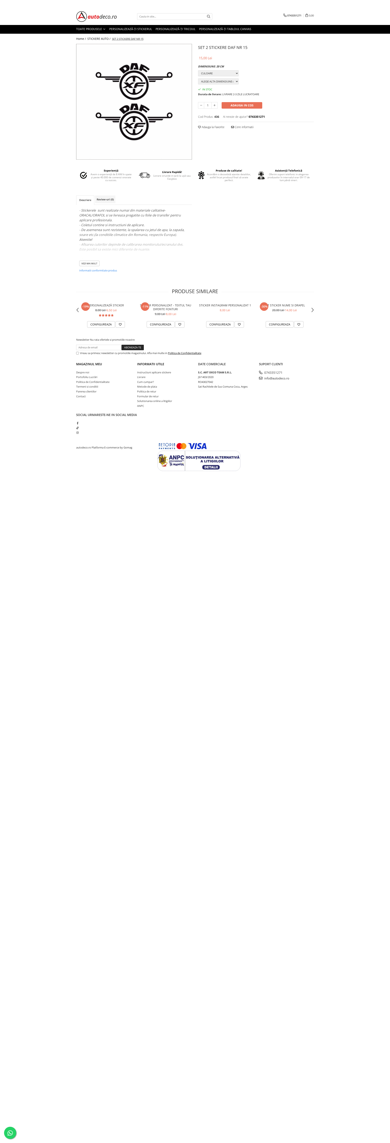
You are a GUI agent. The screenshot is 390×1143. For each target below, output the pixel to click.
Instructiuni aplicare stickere (154, 372)
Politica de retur (146, 391)
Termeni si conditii (87, 386)
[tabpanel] (134, 102)
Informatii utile (150, 364)
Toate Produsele (89, 29)
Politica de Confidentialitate (184, 353)
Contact (81, 396)
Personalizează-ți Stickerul (130, 29)
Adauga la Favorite (212, 127)
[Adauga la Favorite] (120, 324)
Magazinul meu (89, 364)
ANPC (140, 406)
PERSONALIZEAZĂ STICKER (106, 305)
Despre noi (82, 372)
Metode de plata (147, 386)
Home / (81, 39)
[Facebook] (77, 423)
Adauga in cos (242, 105)
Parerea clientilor (86, 391)
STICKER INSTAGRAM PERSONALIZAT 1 (225, 305)
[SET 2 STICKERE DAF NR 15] (134, 102)
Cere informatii (244, 127)
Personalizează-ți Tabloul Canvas (225, 29)
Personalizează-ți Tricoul (175, 29)
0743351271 (273, 373)
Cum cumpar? (145, 382)
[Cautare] (208, 16)
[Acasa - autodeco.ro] (96, 16)
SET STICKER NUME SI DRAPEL (284, 305)
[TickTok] (77, 428)
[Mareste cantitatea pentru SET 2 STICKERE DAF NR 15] (214, 105)
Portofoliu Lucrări (86, 377)
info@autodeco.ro (276, 378)
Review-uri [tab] (105, 199)
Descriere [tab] (85, 200)
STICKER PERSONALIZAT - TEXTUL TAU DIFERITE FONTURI (165, 307)
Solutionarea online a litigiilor (154, 401)
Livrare (141, 377)
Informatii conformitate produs (98, 270)
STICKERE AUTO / (99, 39)
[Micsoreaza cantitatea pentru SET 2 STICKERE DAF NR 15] (201, 105)
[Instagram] (77, 432)
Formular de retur (148, 396)
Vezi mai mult (89, 263)
